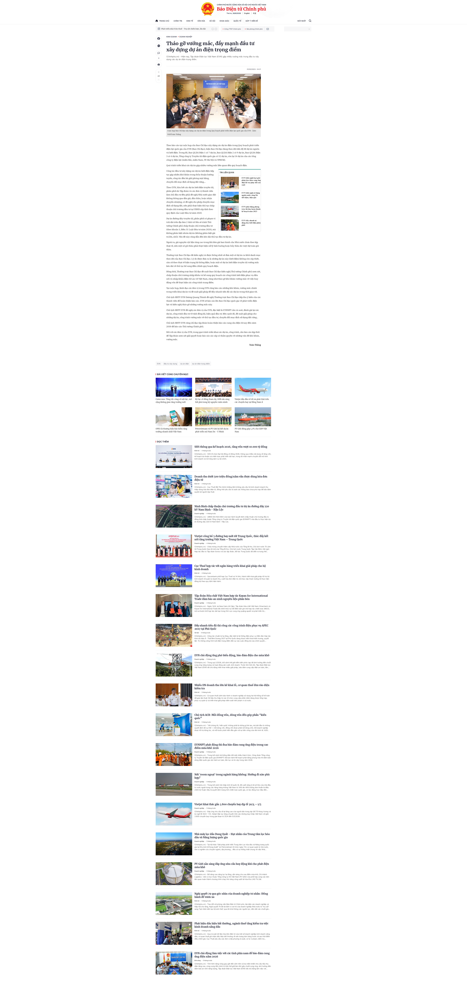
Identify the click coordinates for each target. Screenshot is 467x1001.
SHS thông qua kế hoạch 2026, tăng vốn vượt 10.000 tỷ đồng (230, 446)
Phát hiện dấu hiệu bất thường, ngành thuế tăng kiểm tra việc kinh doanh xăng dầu (231, 925)
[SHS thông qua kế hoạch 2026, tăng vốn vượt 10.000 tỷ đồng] (174, 456)
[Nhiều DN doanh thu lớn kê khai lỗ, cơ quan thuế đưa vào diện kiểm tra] (174, 694)
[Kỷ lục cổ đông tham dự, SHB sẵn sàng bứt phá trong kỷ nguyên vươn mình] (213, 387)
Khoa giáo (224, 21)
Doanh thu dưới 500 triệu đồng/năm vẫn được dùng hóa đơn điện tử (230, 478)
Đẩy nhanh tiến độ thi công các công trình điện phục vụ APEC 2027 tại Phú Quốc (231, 627)
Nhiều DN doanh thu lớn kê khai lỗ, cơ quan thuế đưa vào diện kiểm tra (231, 687)
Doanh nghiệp (185, 37)
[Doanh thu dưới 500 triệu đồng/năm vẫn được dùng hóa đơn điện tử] (174, 486)
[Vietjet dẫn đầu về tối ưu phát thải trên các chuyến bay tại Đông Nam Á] (253, 387)
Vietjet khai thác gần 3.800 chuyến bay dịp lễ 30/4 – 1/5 (227, 804)
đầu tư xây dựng (170, 364)
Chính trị (178, 21)
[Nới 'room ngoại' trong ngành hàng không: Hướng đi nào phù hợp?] (174, 784)
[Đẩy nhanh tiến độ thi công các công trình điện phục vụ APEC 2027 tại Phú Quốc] (174, 635)
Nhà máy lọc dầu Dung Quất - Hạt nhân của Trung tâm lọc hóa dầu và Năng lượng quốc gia (232, 836)
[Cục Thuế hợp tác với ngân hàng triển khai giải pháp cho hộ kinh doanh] (174, 575)
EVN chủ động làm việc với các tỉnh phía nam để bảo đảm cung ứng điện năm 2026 (232, 955)
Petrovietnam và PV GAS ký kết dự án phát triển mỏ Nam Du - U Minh (211, 430)
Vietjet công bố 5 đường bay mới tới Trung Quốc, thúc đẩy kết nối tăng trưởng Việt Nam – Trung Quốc (231, 538)
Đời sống (197, 960)
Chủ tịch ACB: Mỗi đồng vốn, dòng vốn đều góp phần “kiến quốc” (230, 716)
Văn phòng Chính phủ (254, 29)
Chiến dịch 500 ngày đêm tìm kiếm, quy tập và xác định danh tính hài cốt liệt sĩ (185, 29)
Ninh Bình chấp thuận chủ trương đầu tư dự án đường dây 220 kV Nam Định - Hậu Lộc (231, 508)
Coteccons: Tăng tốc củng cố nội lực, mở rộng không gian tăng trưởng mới (174, 400)
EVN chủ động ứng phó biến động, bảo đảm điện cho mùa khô (231, 655)
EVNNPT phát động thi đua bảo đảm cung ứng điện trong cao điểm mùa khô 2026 (231, 746)
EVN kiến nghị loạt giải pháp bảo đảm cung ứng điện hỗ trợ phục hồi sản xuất (251, 181)
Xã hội (212, 21)
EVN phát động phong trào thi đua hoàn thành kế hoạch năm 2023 (251, 209)
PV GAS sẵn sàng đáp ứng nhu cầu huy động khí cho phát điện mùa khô (231, 865)
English (247, 13)
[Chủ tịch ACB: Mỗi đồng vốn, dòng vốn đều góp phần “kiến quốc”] (174, 724)
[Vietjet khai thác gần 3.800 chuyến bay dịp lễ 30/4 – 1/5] (174, 814)
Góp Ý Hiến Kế (252, 21)
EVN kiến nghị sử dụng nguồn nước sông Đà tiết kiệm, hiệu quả (251, 195)
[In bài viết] (159, 65)
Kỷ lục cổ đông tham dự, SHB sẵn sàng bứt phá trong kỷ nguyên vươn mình (212, 400)
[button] (212, 29)
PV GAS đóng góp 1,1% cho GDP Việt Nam (251, 430)
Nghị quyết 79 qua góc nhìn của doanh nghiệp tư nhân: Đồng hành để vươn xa (231, 895)
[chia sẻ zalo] (159, 46)
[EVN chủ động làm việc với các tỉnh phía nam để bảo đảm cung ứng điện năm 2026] (174, 963)
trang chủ (164, 21)
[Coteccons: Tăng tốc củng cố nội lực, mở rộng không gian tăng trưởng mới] (174, 387)
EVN (158, 364)
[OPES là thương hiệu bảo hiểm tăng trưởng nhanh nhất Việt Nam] (174, 416)
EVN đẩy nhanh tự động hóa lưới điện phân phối (251, 223)
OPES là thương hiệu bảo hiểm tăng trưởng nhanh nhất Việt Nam (171, 430)
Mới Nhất (301, 21)
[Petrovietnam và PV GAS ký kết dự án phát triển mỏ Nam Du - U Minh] (213, 416)
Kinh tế (189, 21)
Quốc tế (237, 21)
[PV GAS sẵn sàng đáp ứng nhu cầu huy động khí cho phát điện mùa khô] (174, 873)
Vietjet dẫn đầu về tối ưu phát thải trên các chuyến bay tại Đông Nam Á (252, 400)
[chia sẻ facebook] (159, 39)
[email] (268, 29)
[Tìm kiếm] (310, 21)
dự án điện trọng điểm (201, 364)
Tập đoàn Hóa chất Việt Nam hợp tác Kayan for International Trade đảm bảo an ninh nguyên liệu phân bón (231, 597)
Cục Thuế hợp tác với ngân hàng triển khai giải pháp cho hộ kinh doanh (230, 567)
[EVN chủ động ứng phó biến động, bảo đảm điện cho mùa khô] (174, 665)
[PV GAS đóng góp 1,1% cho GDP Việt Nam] (253, 416)
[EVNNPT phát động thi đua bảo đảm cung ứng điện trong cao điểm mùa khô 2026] (174, 754)
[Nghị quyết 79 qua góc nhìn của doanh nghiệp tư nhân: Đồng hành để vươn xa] (174, 903)
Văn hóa (201, 21)
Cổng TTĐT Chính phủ (232, 29)
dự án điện (184, 364)
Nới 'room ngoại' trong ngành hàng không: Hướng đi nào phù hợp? (232, 776)
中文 (254, 13)
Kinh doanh (171, 37)
